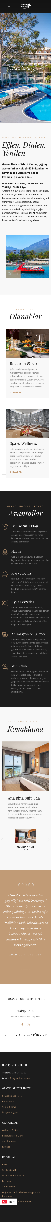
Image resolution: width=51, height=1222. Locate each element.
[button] (9, 274)
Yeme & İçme (9, 1107)
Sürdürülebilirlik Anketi (14, 1175)
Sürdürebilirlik (9, 1170)
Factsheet (7, 1181)
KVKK (5, 1164)
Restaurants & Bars (12, 1135)
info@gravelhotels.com (19, 1078)
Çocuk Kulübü (9, 1141)
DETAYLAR (16, 392)
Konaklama (8, 1101)
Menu (10, 6)
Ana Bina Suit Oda (24, 798)
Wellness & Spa (10, 1130)
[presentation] (9, 354)
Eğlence (6, 1146)
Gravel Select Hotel (12, 1096)
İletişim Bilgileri (10, 1112)
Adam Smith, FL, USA (25, 954)
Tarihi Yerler (8, 1186)
